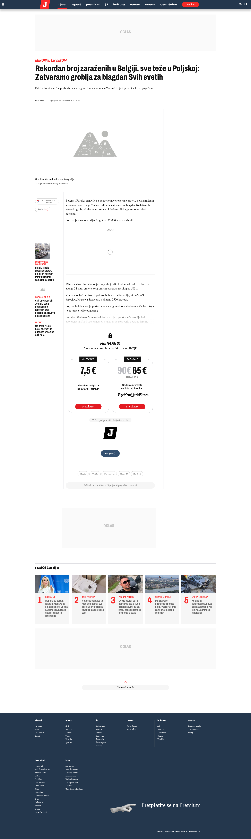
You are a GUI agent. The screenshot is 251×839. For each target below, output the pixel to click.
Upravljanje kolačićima (74, 789)
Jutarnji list (39, 766)
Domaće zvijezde (194, 726)
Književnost (161, 732)
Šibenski (38, 805)
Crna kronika (39, 732)
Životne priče (101, 742)
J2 (106, 4)
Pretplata (190, 4)
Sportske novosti (41, 772)
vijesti (38, 720)
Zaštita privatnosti (72, 772)
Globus (37, 776)
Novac (135, 4)
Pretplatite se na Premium (170, 805)
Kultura (119, 4)
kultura (161, 720)
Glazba (160, 736)
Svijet (37, 729)
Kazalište (160, 739)
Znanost (99, 729)
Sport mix (69, 742)
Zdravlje (99, 732)
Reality (190, 732)
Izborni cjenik (71, 776)
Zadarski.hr (39, 802)
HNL (67, 726)
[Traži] (246, 4)
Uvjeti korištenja (72, 769)
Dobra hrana (39, 786)
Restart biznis (132, 726)
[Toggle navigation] (2, 3)
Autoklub (38, 779)
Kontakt (68, 786)
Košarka (68, 732)
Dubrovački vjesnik (42, 796)
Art (158, 726)
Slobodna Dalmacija (42, 769)
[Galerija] (95, 142)
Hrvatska (38, 726)
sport (69, 720)
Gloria (37, 789)
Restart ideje (131, 729)
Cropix (37, 809)
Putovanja (100, 739)
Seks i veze (100, 736)
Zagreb (37, 736)
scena (192, 720)
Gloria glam (39, 792)
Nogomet (69, 729)
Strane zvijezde (193, 729)
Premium (93, 4)
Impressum (70, 766)
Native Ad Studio (41, 812)
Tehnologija (100, 726)
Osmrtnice (168, 4)
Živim (37, 799)
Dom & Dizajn (40, 782)
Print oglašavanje (72, 782)
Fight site (69, 739)
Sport (76, 4)
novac (130, 720)
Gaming (99, 746)
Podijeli (41, 209)
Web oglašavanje (72, 779)
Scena (150, 4)
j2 (97, 720)
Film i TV (160, 729)
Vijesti (62, 4)
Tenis (68, 736)
